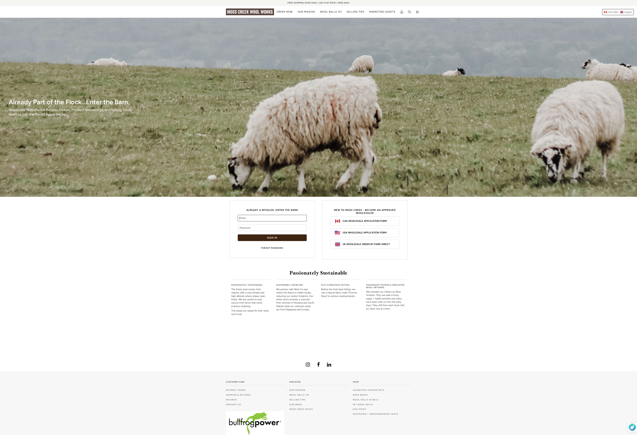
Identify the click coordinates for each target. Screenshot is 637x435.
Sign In (272, 237)
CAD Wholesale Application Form (365, 220)
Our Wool (295, 404)
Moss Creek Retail (301, 409)
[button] (618, 12)
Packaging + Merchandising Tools (375, 414)
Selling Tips (297, 400)
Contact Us (233, 404)
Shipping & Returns (238, 395)
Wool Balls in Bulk (365, 400)
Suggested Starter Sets (368, 390)
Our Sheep (359, 409)
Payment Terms (235, 390)
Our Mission (297, 390)
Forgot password (272, 248)
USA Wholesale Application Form (365, 232)
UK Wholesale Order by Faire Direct (366, 244)
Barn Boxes (360, 395)
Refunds (231, 400)
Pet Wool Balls (363, 404)
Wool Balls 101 (299, 395)
